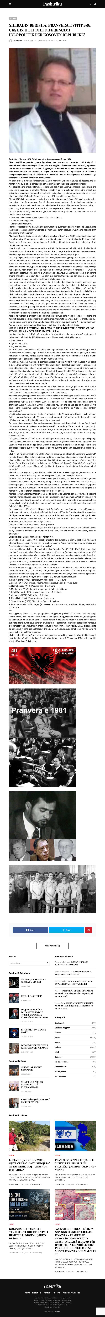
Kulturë (58, 1047)
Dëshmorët (59, 1023)
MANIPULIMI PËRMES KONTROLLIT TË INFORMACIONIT (32, 1084)
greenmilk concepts (62, 972)
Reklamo (56, 1293)
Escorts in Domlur (62, 962)
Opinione (58, 1057)
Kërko (47, 963)
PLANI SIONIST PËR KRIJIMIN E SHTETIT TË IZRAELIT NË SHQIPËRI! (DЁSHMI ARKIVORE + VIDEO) (75, 1164)
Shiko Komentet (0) (52, 946)
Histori (13, 18)
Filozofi (58, 1033)
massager (59, 991)
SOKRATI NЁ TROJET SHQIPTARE (31, 1068)
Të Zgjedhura (60, 1076)
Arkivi (27, 1293)
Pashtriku (52, 4)
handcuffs (59, 1003)
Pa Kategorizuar (61, 1062)
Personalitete (60, 1067)
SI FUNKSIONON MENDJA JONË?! (33, 1031)
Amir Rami (57, 1312)
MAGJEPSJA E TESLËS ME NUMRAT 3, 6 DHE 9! (33, 980)
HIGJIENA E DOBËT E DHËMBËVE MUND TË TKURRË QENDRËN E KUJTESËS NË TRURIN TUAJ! (34, 1013)
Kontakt (47, 1293)
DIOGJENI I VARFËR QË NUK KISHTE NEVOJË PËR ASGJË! (34, 1046)
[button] (10, 3)
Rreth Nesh (36, 1293)
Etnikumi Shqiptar (62, 1028)
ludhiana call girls (62, 981)
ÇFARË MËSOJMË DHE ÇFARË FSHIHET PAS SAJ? (35, 1100)
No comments (61, 41)
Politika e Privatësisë (71, 1293)
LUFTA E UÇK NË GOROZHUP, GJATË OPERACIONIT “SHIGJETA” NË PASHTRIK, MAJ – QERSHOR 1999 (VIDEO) (29, 1164)
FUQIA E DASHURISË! (31, 996)
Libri (57, 1052)
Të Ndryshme (60, 1072)
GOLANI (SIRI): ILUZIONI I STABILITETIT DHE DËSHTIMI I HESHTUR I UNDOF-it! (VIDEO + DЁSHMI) (28, 1233)
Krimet (58, 1042)
